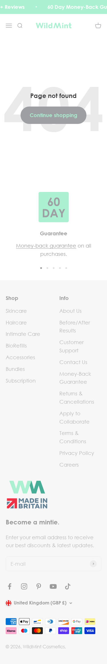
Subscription (21, 380)
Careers (69, 464)
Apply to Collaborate (74, 417)
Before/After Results (74, 326)
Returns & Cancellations (76, 397)
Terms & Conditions (72, 437)
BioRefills (16, 345)
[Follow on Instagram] (24, 586)
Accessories (20, 357)
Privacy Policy (76, 453)
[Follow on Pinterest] (39, 586)
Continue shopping (53, 115)
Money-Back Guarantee (75, 378)
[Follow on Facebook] (9, 586)
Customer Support (71, 346)
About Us (70, 311)
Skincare (16, 311)
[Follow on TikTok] (68, 586)
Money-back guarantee (46, 245)
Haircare (16, 322)
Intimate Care (23, 334)
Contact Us (73, 362)
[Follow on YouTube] (53, 586)
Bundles (15, 369)
